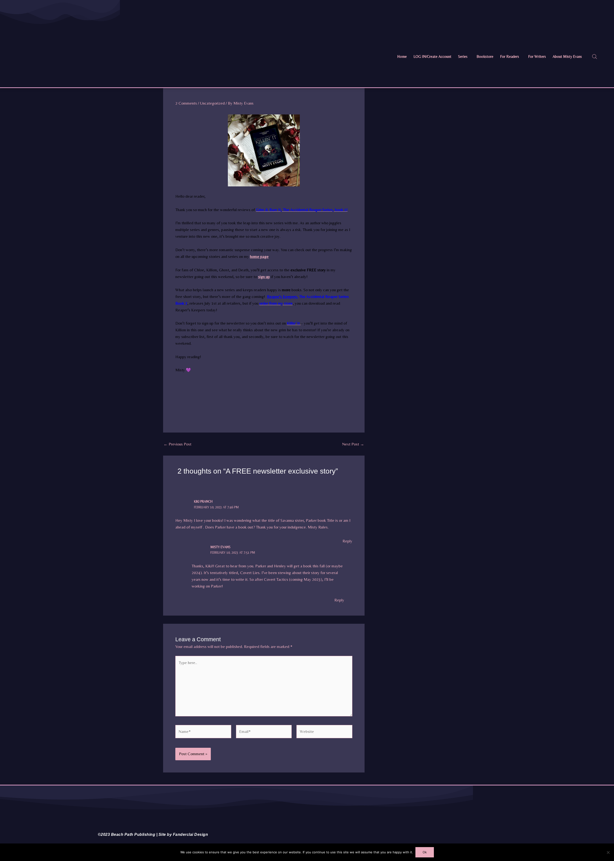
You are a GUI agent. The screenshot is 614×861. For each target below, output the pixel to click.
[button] (464, 56)
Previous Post (177, 444)
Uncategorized (212, 103)
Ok (425, 852)
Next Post (353, 444)
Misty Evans (220, 547)
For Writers (537, 56)
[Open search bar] (594, 56)
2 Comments (186, 103)
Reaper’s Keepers (282, 296)
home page (259, 256)
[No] (608, 852)
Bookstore (485, 56)
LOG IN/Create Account (432, 56)
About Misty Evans (567, 56)
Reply (347, 541)
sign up (264, 276)
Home (402, 56)
